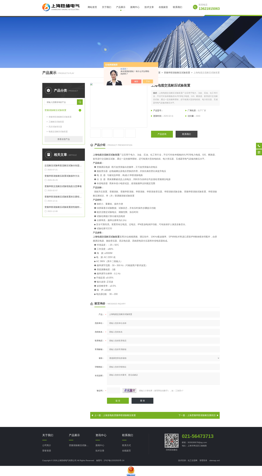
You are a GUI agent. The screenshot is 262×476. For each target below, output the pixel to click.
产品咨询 (162, 134)
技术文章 (149, 7)
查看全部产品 (63, 139)
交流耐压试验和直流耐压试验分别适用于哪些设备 (63, 165)
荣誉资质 (46, 450)
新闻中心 (135, 7)
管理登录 (203, 460)
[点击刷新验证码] (129, 390)
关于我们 (106, 7)
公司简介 (46, 445)
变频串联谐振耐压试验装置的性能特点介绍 (63, 207)
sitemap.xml (214, 460)
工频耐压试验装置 (56, 122)
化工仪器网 (192, 460)
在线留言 (163, 7)
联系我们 (177, 7)
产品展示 (120, 7)
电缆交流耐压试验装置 (58, 131)
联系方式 (126, 445)
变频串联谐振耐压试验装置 (177, 72)
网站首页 (92, 7)
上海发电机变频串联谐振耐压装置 (119, 415)
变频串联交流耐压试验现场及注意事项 (63, 186)
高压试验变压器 (55, 127)
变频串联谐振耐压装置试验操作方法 (61, 176)
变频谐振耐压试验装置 (55, 110)
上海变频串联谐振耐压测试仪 (201, 415)
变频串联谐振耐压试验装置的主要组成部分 (63, 197)
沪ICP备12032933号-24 (114, 460)
